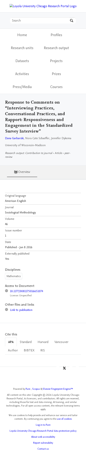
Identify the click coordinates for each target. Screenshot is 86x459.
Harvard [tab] (43, 342)
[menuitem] (56, 35)
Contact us (43, 449)
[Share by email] (77, 369)
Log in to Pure (43, 425)
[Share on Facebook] (57, 369)
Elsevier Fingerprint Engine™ (58, 389)
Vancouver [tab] (61, 342)
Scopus (36, 389)
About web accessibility (43, 437)
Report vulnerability (43, 443)
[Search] (73, 21)
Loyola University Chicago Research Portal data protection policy (43, 431)
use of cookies (64, 419)
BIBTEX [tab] (29, 350)
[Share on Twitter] (64, 369)
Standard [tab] (26, 342)
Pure (28, 389)
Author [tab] (13, 350)
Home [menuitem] (22, 35)
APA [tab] (11, 342)
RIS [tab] (42, 350)
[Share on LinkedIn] (70, 369)
